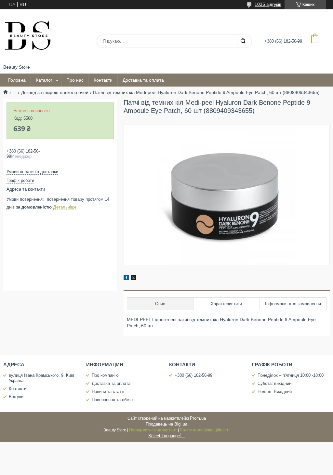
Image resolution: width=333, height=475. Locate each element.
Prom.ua (198, 418)
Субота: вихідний (274, 383)
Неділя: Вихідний (275, 391)
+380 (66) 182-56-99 (193, 375)
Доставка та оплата (143, 80)
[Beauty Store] (27, 36)
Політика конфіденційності (205, 430)
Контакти (103, 80)
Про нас (75, 80)
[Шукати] (243, 41)
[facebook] (126, 278)
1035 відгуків (268, 4)
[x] (133, 278)
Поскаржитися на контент (153, 430)
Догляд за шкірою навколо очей (54, 92)
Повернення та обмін (112, 399)
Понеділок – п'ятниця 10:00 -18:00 (291, 375)
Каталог (44, 80)
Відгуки (16, 396)
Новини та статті (108, 391)
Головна (17, 80)
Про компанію (105, 375)
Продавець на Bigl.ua (166, 424)
